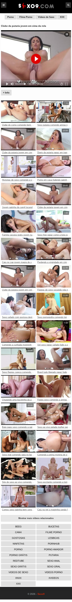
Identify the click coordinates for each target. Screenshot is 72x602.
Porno (10, 17)
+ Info (6, 92)
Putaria (54, 555)
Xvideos (54, 578)
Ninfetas (18, 543)
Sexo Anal (53, 560)
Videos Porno (54, 572)
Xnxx (18, 578)
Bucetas (53, 526)
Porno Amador (53, 549)
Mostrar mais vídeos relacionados (36, 518)
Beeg (18, 526)
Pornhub (53, 543)
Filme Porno (25, 17)
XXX (62, 17)
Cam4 (18, 532)
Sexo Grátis (18, 566)
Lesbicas (53, 538)
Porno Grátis (18, 555)
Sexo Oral (53, 566)
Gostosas (18, 538)
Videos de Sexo (46, 17)
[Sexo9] (36, 8)
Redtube (18, 560)
